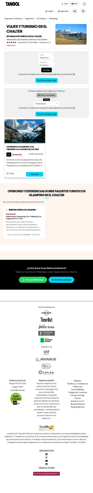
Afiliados (77, 380)
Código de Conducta (77, 392)
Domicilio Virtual (17, 390)
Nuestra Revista (77, 404)
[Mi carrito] (83, 11)
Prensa (77, 398)
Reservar (35, 174)
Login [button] (50, 11)
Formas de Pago (77, 395)
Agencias (64, 11)
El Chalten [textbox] (43, 65)
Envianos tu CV (77, 401)
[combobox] (46, 56)
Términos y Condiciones (77, 383)
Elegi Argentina (77, 407)
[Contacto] (75, 11)
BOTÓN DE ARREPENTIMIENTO (46, 474)
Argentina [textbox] (44, 57)
